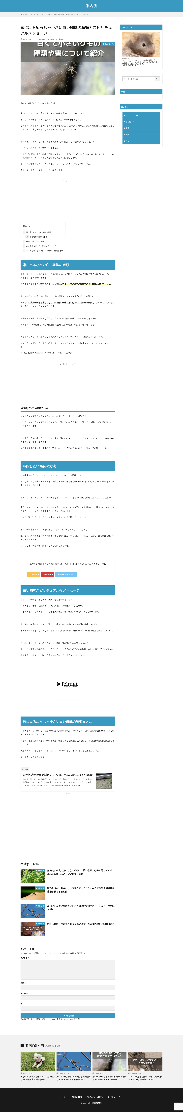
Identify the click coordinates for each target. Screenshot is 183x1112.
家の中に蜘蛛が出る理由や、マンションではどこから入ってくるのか (58, 774)
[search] (157, 78)
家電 (127, 128)
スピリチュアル (132, 115)
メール (24, 993)
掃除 (62, 39)
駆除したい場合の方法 (34, 241)
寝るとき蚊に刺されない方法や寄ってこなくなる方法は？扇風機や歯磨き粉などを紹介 (81, 890)
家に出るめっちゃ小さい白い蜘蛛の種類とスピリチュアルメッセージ (65, 14)
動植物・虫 (34, 14)
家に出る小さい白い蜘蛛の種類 (37, 232)
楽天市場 (47, 574)
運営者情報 (77, 1097)
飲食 (127, 141)
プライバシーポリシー (95, 1097)
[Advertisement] (68, 200)
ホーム (66, 1097)
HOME (25, 14)
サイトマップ (114, 1097)
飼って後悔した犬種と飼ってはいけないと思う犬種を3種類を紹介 (80, 923)
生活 (127, 134)
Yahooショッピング (66, 574)
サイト (23, 1004)
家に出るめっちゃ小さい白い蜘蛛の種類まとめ (43, 251)
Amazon (33, 574)
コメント (25, 958)
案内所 (91, 5)
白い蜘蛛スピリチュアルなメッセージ (40, 246)
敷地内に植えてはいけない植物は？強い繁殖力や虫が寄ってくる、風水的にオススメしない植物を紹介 (81, 872)
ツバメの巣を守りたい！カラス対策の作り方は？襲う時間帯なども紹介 (145, 1077)
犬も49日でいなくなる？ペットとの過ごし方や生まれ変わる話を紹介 (38, 1077)
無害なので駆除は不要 (36, 237)
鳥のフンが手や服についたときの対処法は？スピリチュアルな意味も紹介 (81, 907)
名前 (23, 983)
